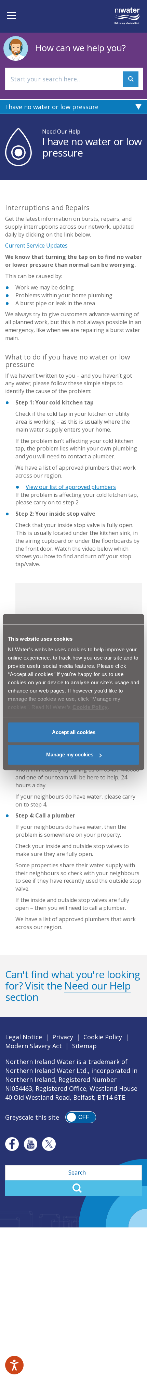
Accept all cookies (73, 732)
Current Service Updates (36, 245)
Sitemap (84, 1046)
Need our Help (97, 986)
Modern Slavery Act (33, 1046)
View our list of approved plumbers (71, 487)
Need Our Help (61, 131)
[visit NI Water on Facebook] (12, 1144)
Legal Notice (23, 1037)
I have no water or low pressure (51, 107)
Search (73, 1188)
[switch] (80, 1117)
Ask (130, 79)
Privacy (62, 1037)
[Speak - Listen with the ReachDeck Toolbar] (14, 1365)
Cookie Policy (102, 1037)
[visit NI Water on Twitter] (49, 1144)
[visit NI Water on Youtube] (30, 1144)
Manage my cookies (69, 754)
